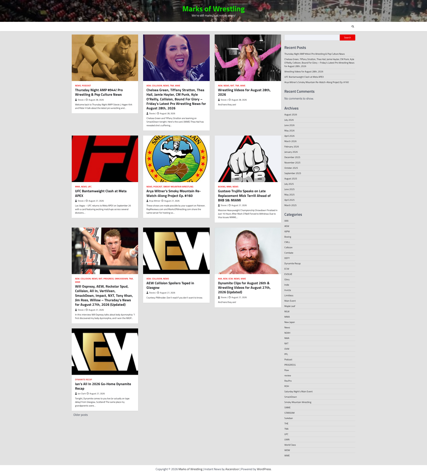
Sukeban (288, 418)
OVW (286, 348)
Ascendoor (232, 469)
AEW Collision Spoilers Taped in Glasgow (170, 285)
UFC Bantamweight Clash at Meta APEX (101, 193)
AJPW (287, 231)
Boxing (222, 186)
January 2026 (291, 152)
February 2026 (291, 146)
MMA (77, 186)
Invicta (287, 290)
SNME (287, 407)
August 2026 (290, 114)
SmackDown (121, 278)
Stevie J (81, 99)
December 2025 (292, 157)
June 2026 (289, 125)
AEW (148, 85)
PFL (286, 354)
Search (347, 37)
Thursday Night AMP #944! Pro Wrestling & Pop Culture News (99, 92)
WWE (177, 85)
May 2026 (289, 130)
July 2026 (289, 120)
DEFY (287, 258)
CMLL (287, 242)
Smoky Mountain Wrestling (178, 186)
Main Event (290, 300)
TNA (172, 85)
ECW (231, 278)
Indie (286, 284)
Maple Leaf (289, 306)
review (287, 375)
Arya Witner (154, 200)
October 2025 (291, 168)
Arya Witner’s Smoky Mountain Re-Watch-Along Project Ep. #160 (173, 193)
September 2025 (292, 173)
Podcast (86, 85)
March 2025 (290, 205)
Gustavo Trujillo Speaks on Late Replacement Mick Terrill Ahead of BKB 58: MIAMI (244, 195)
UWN (286, 439)
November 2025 (292, 162)
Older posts (80, 414)
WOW (287, 450)
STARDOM (289, 412)
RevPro (288, 380)
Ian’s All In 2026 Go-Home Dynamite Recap (103, 386)
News (78, 85)
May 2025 (289, 194)
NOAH (287, 332)
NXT (232, 85)
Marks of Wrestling (213, 8)
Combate (288, 252)
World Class (290, 444)
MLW (286, 311)
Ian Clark (82, 393)
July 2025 (289, 184)
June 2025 (289, 189)
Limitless (288, 295)
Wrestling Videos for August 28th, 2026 (244, 92)
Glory (287, 279)
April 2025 (289, 200)
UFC (90, 186)
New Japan (289, 322)
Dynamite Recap (83, 379)
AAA (220, 278)
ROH (286, 386)
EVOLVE (288, 274)
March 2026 (290, 141)
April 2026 (289, 136)
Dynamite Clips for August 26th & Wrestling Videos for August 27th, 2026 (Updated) (244, 287)
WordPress (264, 469)
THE (286, 423)
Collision (157, 85)
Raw (286, 370)
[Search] (352, 26)
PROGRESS (108, 278)
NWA (286, 338)
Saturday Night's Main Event (298, 391)
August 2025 (290, 178)
